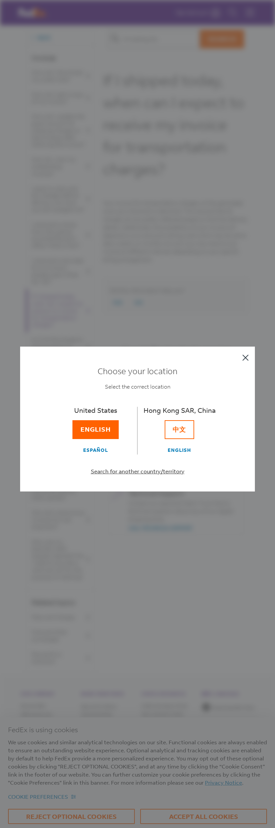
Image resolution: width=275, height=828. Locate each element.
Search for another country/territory (137, 471)
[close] (245, 357)
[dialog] (137, 414)
